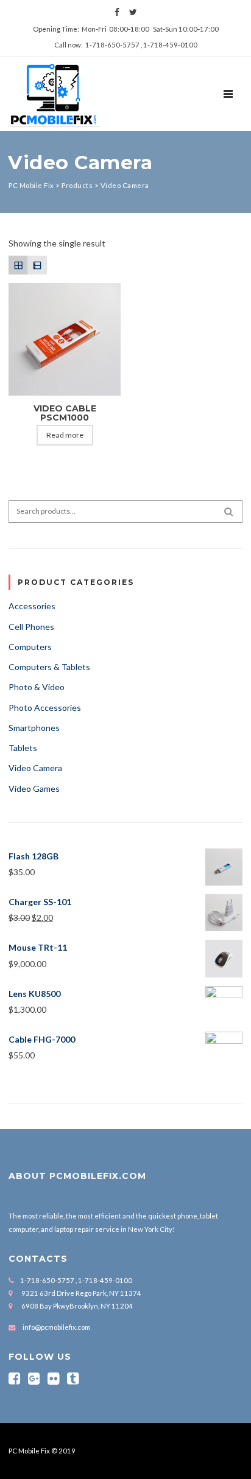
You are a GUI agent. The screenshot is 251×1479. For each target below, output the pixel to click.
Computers (30, 647)
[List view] (36, 265)
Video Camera (35, 768)
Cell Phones (31, 626)
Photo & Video (37, 687)
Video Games (34, 788)
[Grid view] (18, 265)
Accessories (32, 606)
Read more (64, 434)
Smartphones (34, 727)
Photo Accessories (45, 707)
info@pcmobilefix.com (56, 1327)
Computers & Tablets (49, 667)
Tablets (23, 748)
